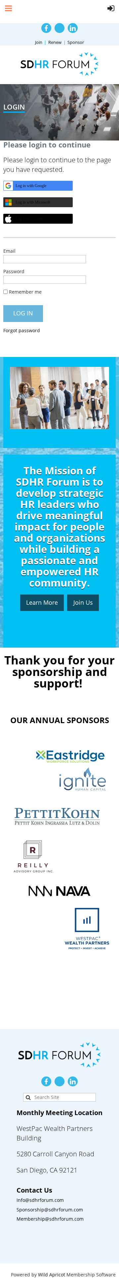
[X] (59, 28)
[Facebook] (46, 28)
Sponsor (75, 42)
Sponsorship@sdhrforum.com (50, 1209)
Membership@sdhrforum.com (50, 1219)
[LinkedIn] (73, 28)
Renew (54, 42)
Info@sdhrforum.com (40, 1200)
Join (38, 42)
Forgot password (21, 330)
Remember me (25, 292)
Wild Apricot (51, 1274)
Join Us (83, 602)
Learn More (42, 602)
